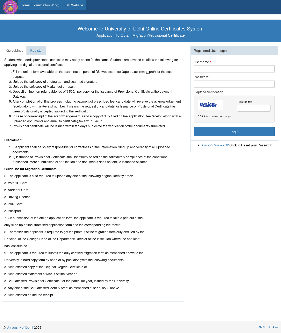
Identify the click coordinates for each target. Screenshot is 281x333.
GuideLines (14, 50)
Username (201, 62)
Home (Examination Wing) (41, 4)
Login (234, 131)
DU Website (74, 5)
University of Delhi (19, 327)
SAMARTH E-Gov (267, 327)
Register (36, 50)
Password (201, 77)
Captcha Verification (208, 92)
